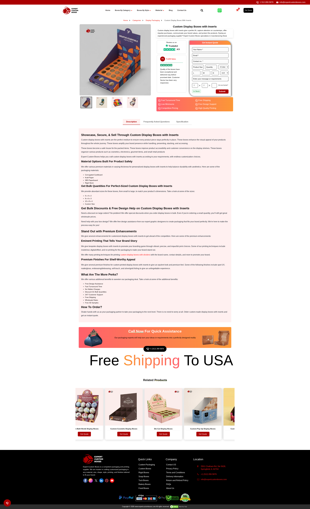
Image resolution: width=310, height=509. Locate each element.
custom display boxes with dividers (135, 255)
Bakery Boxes (145, 484)
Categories (137, 20)
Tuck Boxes (144, 480)
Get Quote (248, 10)
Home (107, 10)
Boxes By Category (122, 10)
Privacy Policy (172, 469)
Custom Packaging (147, 465)
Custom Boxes (145, 469)
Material (158, 10)
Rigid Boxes (144, 472)
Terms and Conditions (175, 472)
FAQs (168, 484)
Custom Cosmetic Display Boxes (106, 429)
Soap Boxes (144, 476)
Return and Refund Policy (177, 480)
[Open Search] (201, 10)
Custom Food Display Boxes (225, 429)
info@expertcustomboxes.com (292, 2)
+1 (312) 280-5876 (156, 349)
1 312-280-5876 (266, 2)
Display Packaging (153, 20)
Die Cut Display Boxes (146, 429)
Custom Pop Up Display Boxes (185, 429)
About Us (170, 488)
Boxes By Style (143, 10)
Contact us (181, 10)
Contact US (171, 465)
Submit (222, 91)
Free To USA (139, 360)
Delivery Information (174, 476)
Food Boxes (144, 488)
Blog (171, 10)
